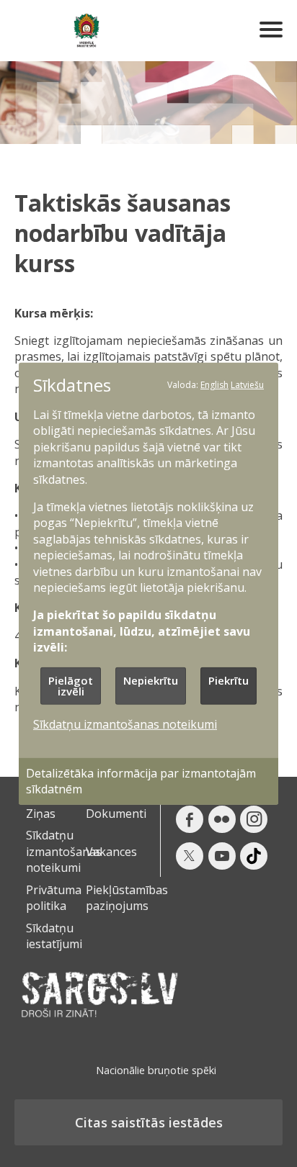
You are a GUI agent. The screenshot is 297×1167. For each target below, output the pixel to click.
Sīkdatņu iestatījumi (54, 936)
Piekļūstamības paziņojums (127, 898)
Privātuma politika (53, 898)
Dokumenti (116, 813)
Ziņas (41, 813)
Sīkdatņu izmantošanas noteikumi (64, 851)
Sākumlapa (86, 30)
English (214, 384)
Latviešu (247, 384)
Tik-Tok (253, 856)
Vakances (111, 852)
